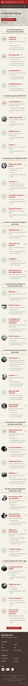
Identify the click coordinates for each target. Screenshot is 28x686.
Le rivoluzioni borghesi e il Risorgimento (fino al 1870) (15, 31)
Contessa (12, 375)
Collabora (3, 661)
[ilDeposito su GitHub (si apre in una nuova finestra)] (12, 670)
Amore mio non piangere (14, 244)
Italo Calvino (13, 364)
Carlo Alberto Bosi (14, 45)
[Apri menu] (26, 2)
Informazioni (4, 658)
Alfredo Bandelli (14, 520)
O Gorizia (12, 182)
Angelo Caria (13, 505)
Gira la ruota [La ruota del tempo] (15, 515)
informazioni (10, 680)
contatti (19, 680)
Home (2, 10)
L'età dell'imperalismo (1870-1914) (15, 96)
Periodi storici (4, 650)
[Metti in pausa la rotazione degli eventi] (24, 6)
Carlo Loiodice (21, 618)
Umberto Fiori (13, 438)
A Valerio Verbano (15, 549)
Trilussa (12, 172)
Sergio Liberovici (14, 366)
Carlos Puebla (13, 413)
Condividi (5, 23)
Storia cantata (17, 650)
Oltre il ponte (13, 358)
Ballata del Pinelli (15, 461)
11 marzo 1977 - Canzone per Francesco (14, 611)
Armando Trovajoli (15, 452)
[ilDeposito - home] (2, 2)
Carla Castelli (13, 618)
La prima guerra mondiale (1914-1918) (15, 158)
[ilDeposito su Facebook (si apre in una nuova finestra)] (3, 670)
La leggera (12, 259)
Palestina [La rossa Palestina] (15, 431)
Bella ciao (12, 292)
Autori (2, 647)
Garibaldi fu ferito (15, 84)
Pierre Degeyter (20, 108)
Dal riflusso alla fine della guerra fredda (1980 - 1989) (15, 490)
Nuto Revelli (13, 341)
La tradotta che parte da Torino (16, 196)
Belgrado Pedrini (22, 479)
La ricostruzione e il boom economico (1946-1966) (15, 351)
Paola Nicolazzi (14, 479)
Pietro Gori (13, 122)
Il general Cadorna (15, 209)
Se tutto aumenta (15, 598)
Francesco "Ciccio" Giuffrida (17, 538)
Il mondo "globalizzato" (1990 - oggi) (15, 561)
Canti (2, 644)
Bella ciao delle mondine (14, 392)
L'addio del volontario (12, 38)
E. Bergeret (13, 108)
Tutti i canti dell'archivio (7, 19)
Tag (15, 647)
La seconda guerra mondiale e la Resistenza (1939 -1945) (15, 285)
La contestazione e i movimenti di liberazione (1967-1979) (15, 423)
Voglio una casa (14, 584)
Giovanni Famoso (14, 540)
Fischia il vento (14, 305)
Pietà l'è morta (14, 336)
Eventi (15, 644)
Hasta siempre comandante (14, 405)
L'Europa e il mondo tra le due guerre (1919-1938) (15, 223)
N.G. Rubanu (22, 61)
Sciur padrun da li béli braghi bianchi (15, 271)
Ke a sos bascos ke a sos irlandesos (15, 497)
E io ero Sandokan (15, 447)
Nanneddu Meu (14, 55)
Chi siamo (16, 658)
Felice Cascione (14, 310)
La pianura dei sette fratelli (15, 568)
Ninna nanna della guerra (15, 165)
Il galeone (12, 473)
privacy (15, 680)
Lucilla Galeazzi (14, 589)
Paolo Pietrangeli (14, 382)
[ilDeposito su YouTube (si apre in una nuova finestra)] (8, 670)
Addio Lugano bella (15, 117)
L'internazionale (14, 102)
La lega (11, 145)
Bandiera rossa (14, 131)
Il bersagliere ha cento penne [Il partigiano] (14, 321)
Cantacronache (21, 364)
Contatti (16, 661)
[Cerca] (23, 2)
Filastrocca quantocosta (13, 531)
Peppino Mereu (14, 61)
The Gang (12, 575)
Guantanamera (14, 71)
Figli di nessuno (14, 230)
